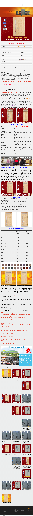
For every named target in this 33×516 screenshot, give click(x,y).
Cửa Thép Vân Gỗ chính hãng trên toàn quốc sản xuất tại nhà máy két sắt (6, 504)
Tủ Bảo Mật (15, 511)
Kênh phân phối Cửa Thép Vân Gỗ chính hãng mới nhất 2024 (6, 455)
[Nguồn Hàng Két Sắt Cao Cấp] (16, 266)
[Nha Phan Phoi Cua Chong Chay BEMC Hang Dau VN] (24, 219)
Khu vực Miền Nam (23, 510)
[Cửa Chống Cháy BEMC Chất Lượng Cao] (8, 188)
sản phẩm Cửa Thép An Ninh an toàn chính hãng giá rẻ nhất (6, 491)
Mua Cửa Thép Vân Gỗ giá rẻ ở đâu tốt (27, 479)
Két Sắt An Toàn (3, 510)
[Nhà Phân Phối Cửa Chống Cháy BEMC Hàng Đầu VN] (8, 219)
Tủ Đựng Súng (3, 509)
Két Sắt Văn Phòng (16, 509)
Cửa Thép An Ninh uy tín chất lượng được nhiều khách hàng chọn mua (26, 491)
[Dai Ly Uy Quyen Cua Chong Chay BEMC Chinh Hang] (24, 278)
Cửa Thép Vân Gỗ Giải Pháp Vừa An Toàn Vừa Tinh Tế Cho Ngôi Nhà (16, 379)
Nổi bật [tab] (5, 67)
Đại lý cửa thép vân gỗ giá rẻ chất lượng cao (6, 442)
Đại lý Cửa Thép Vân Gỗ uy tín (27, 455)
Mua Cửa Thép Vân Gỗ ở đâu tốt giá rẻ (16, 455)
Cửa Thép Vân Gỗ (26, 378)
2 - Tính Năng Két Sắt (10, 88)
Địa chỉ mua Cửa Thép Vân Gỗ (16, 404)
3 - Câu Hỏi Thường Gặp (11, 89)
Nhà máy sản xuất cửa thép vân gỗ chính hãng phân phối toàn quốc (27, 429)
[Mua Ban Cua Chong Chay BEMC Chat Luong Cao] (24, 115)
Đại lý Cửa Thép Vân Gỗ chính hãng (16, 491)
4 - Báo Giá (7, 90)
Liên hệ (3, 2)
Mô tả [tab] (27, 67)
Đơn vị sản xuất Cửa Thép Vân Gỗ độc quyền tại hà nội (27, 467)
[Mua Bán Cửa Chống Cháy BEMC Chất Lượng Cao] (8, 115)
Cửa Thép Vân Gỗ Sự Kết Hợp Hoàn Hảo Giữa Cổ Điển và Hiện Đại (26, 392)
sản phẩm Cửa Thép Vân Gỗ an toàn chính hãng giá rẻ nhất (16, 442)
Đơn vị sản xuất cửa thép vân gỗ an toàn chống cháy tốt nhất (27, 442)
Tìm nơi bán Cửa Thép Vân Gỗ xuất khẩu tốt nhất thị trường (6, 405)
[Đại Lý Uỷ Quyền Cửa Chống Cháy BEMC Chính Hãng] (16, 355)
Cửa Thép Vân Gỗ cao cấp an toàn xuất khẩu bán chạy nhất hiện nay (6, 379)
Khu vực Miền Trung (23, 509)
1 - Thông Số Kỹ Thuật (9, 87)
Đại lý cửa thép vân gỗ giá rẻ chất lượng (27, 404)
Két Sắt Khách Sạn (4, 511)
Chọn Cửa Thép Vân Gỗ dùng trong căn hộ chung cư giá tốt (16, 417)
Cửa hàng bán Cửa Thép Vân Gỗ (26, 417)
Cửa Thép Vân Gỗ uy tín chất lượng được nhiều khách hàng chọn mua (16, 467)
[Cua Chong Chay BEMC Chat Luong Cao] (24, 188)
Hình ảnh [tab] (16, 67)
